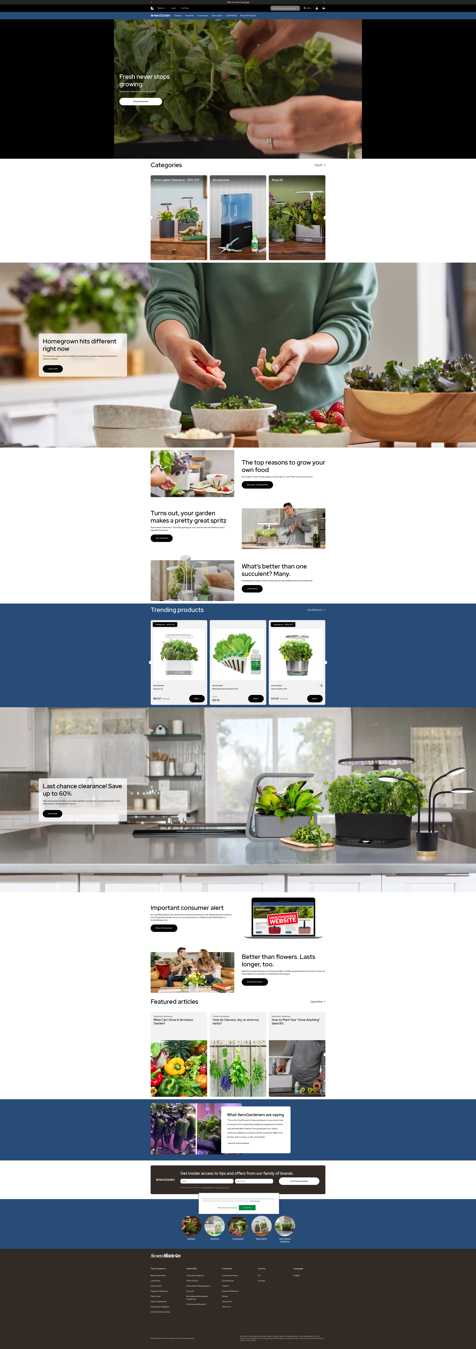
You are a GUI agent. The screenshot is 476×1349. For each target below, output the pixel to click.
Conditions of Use (222, 1187)
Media (225, 1296)
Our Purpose (228, 1280)
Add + (194, 698)
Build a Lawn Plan (158, 1275)
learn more (252, 588)
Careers (225, 1286)
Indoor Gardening (158, 1301)
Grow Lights (216, 15)
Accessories (202, 15)
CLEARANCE (231, 15)
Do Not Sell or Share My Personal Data (253, 1336)
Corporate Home (230, 1275)
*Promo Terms (251, 1340)
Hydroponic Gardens (160, 1306)
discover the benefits (257, 484)
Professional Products (196, 1304)
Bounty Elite (158, 689)
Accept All (247, 1208)
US (259, 1275)
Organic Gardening (159, 1291)
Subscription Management (198, 1286)
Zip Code (240, 1181)
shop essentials (140, 101)
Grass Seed (156, 1286)
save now (52, 813)
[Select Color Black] (318, 686)
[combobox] (285, 8)
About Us (226, 1306)
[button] (152, 2)
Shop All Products (248, 15)
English (297, 1275)
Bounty (274, 689)
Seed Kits (189, 15)
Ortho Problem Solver (160, 1312)
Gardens (178, 15)
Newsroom (227, 1301)
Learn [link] (173, 8)
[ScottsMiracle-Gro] (152, 8)
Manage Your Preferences (228, 1207)
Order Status (192, 1280)
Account (190, 1291)
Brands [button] (161, 8)
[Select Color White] (321, 686)
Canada (261, 1280)
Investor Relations (230, 1291)
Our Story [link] (185, 8)
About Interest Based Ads (288, 1336)
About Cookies (273, 1336)
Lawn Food (155, 1280)
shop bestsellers (255, 981)
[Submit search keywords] (273, 8)
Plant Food (155, 1296)
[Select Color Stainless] (203, 686)
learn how (53, 368)
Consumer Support (195, 1275)
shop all (318, 165)
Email (184, 1181)
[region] (239, 1203)
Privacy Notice (207, 1187)
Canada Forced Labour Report (273, 1338)
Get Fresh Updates (299, 1181)
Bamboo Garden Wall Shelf (224, 689)
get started (162, 538)
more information (164, 928)
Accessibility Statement (307, 1336)
